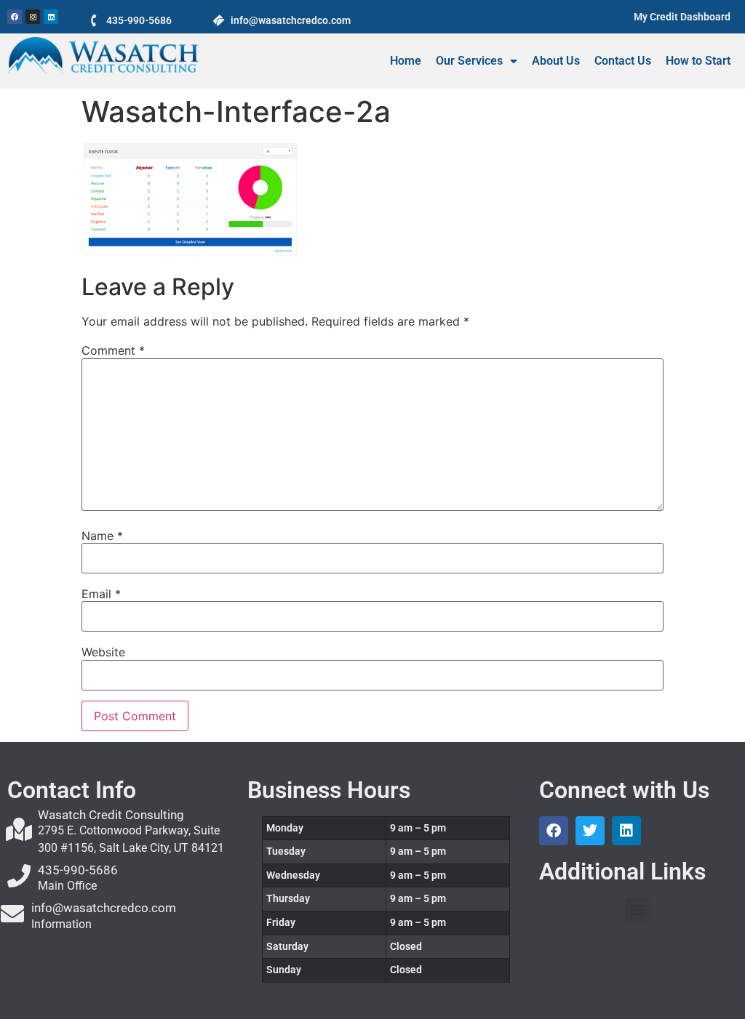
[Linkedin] (51, 16)
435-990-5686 (139, 20)
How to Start (698, 61)
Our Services (469, 61)
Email (101, 594)
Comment (113, 350)
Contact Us (622, 61)
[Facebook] (14, 16)
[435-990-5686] (94, 20)
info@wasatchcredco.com (103, 908)
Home (405, 61)
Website (103, 652)
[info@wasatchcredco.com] (218, 20)
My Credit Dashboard (682, 17)
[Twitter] (590, 830)
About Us (556, 61)
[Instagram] (32, 16)
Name (102, 535)
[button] (637, 910)
